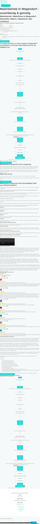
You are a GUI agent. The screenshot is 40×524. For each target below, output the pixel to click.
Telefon (20, 478)
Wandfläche (20, 69)
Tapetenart (20, 425)
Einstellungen (34, 522)
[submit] (20, 49)
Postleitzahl (20, 473)
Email (1, 29)
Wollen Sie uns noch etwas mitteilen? (20, 131)
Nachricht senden (5, 41)
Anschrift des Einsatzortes (4, 30)
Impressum (21, 510)
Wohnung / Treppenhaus (20, 404)
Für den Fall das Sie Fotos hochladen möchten (20, 464)
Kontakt (21, 511)
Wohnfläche (20, 63)
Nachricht (2, 33)
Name (1, 24)
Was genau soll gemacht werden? (20, 108)
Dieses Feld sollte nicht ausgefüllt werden (15, 159)
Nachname (11, 26)
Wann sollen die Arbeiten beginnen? (20, 121)
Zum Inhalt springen (3, 0)
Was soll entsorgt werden (20, 82)
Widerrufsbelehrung (21, 509)
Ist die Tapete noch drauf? (20, 394)
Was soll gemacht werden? (20, 51)
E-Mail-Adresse (20, 152)
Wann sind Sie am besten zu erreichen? (20, 147)
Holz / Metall (20, 71)
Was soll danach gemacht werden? (20, 102)
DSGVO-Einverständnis (4, 34)
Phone (1, 39)
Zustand (20, 112)
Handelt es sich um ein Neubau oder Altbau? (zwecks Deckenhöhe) (20, 60)
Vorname (11, 25)
